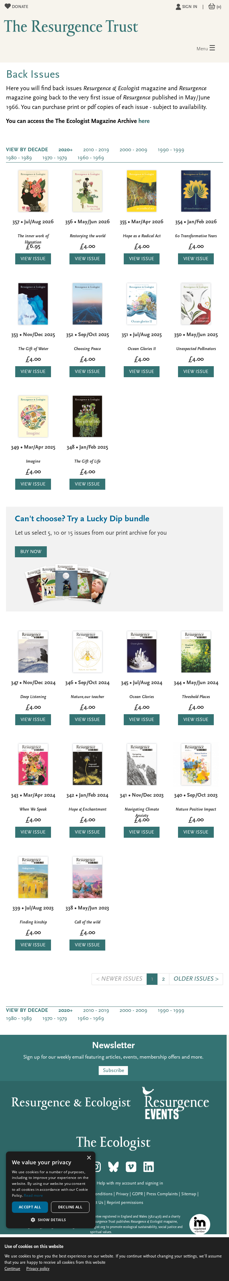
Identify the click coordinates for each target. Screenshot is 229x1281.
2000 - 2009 (133, 150)
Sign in (189, 7)
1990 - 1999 (171, 150)
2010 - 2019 (96, 150)
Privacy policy (37, 1269)
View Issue (33, 259)
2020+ (65, 150)
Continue (12, 1269)
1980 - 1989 (19, 158)
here (144, 121)
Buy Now (30, 552)
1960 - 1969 (91, 158)
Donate (19, 7)
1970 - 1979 (54, 158)
